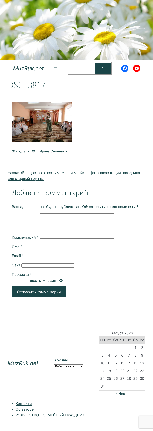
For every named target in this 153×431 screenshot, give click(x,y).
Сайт (16, 265)
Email (18, 256)
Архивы (61, 360)
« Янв (120, 393)
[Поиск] (103, 68)
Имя (17, 246)
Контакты (24, 404)
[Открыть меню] (55, 68)
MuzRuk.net (28, 68)
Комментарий (25, 237)
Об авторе (25, 409)
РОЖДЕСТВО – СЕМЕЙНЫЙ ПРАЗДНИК (50, 415)
